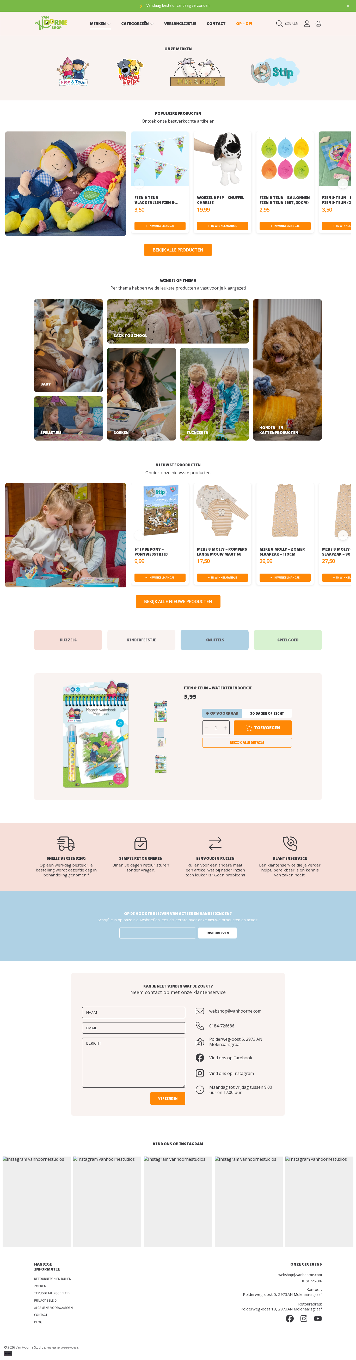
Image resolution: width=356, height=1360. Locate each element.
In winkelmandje (160, 226)
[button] (288, 23)
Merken (98, 23)
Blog (38, 1322)
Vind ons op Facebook (230, 1057)
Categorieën (135, 23)
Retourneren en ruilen (52, 1279)
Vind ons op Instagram (231, 1073)
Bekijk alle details (247, 743)
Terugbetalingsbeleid (52, 1293)
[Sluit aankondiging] (348, 6)
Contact (40, 1315)
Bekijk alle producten (178, 250)
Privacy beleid (45, 1300)
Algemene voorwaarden (53, 1307)
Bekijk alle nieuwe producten (178, 601)
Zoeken (40, 1286)
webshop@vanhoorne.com (235, 1011)
